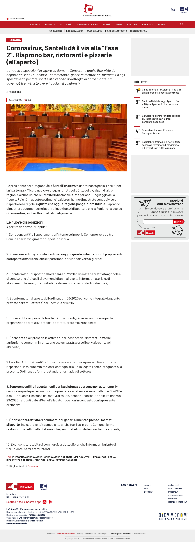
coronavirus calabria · (59, 457)
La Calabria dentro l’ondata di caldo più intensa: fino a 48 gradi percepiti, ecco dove (161, 118)
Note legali (102, 533)
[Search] (181, 24)
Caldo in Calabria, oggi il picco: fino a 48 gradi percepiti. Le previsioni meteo (161, 104)
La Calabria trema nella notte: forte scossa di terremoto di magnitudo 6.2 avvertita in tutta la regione (161, 144)
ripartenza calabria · (20, 459)
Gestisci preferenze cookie (121, 533)
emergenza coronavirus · (28, 457)
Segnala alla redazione (66, 533)
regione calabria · (104, 457)
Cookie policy (90, 533)
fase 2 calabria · (44, 459)
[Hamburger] (8, 9)
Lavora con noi (140, 533)
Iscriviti (178, 221)
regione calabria (66, 459)
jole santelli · (83, 457)
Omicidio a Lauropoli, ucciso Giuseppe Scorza (157, 132)
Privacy (80, 533)
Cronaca (33, 466)
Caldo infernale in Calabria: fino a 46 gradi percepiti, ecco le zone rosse (161, 91)
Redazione (51, 533)
